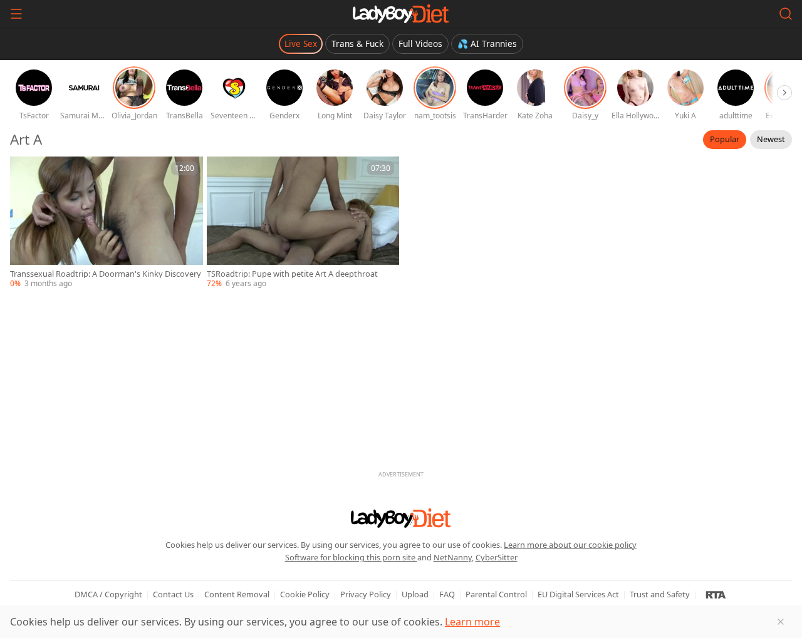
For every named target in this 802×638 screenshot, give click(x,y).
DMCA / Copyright (108, 594)
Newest (771, 139)
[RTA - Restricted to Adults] (715, 594)
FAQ (447, 594)
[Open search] (785, 14)
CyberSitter (497, 557)
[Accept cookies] (780, 621)
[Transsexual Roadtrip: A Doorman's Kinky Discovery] (106, 223)
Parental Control (496, 594)
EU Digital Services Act (578, 594)
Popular (724, 139)
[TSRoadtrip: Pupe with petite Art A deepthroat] (303, 223)
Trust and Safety (660, 594)
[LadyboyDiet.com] (401, 13)
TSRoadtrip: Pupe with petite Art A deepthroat (292, 274)
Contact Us (173, 594)
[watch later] (25, 172)
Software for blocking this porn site (351, 557)
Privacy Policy (365, 594)
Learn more (472, 622)
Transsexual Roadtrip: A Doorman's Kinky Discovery (105, 274)
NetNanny (453, 557)
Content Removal (236, 594)
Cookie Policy (305, 594)
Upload (415, 594)
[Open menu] (16, 14)
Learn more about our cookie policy (570, 544)
